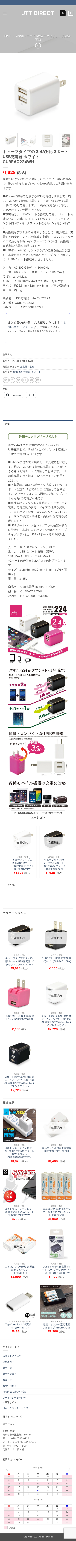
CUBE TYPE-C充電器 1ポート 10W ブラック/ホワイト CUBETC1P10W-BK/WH (56, 1269)
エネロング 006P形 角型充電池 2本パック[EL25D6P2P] (19, 1269)
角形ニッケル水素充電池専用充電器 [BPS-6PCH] (56, 1150)
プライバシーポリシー (14, 1397)
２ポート (36, 372)
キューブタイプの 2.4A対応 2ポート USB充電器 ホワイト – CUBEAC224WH (22, 864)
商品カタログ (9, 1373)
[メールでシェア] (25, 380)
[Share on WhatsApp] (6, 380)
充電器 (26, 372)
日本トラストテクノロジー (16, 1408)
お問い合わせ (9, 1385)
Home (7, 36)
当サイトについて (12, 1356)
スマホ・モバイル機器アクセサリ (36, 36)
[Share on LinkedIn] (38, 380)
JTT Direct (38, 13)
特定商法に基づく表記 (14, 1391)
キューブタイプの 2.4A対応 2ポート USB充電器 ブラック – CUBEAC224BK (53, 864)
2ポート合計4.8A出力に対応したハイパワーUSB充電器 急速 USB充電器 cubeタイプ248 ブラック (19, 1081)
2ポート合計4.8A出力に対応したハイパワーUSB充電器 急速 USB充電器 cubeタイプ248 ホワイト (57, 1021)
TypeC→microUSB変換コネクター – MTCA (19, 1326)
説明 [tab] (7, 424)
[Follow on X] (63, 13)
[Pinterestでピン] (31, 380)
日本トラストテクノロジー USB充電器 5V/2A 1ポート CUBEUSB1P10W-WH (19, 1211)
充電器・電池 (27, 366)
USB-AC (17, 372)
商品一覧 (7, 1367)
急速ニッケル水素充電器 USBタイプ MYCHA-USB (57, 1326)
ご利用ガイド (9, 1361)
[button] (5, 13)
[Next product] (38, 45)
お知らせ (7, 1379)
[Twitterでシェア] (19, 380)
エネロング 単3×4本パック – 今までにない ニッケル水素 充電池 (57, 1211)
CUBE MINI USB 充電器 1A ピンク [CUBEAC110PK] (19, 1018)
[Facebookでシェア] (12, 380)
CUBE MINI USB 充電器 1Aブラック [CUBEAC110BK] (56, 960)
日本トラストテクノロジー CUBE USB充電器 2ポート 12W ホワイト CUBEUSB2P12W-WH (19, 1153)
